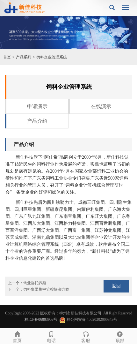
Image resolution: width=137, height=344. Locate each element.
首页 (7, 57)
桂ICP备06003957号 (41, 319)
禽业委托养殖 (34, 283)
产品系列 (23, 57)
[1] (68, 32)
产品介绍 (37, 121)
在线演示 (101, 106)
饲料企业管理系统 (51, 57)
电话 (51, 340)
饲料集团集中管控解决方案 (46, 289)
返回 (116, 286)
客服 (85, 340)
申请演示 (37, 106)
